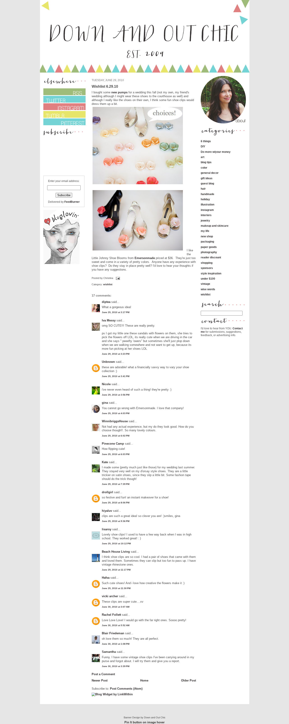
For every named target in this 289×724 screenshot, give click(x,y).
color (204, 167)
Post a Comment (103, 674)
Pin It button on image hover (144, 722)
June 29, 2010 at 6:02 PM (115, 435)
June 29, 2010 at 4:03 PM (115, 413)
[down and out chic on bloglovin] (61, 263)
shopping (206, 262)
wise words (208, 289)
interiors (206, 215)
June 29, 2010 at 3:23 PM (115, 354)
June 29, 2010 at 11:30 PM (116, 588)
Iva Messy (109, 320)
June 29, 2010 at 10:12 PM (116, 543)
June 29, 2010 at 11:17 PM (116, 569)
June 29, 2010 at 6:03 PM (115, 454)
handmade (207, 194)
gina (105, 402)
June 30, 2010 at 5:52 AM (115, 625)
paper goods (209, 246)
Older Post (188, 680)
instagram (207, 209)
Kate (105, 462)
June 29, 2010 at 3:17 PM (115, 312)
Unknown (108, 361)
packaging (207, 241)
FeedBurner (72, 201)
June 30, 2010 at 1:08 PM (115, 644)
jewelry (205, 220)
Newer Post (99, 680)
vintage (205, 283)
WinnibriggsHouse (115, 421)
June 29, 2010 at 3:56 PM (115, 395)
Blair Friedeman (113, 633)
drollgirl (107, 492)
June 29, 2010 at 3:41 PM (115, 376)
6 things (206, 141)
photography (209, 252)
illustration (207, 204)
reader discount (211, 257)
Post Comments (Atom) (126, 688)
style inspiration (211, 273)
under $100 (208, 278)
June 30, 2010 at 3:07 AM (115, 607)
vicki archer (110, 596)
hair (203, 188)
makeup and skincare (214, 225)
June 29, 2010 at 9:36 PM (115, 521)
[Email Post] (117, 278)
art (202, 157)
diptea (106, 302)
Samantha (109, 651)
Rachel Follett (111, 614)
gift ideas (206, 178)
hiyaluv (107, 510)
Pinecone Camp (113, 443)
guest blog (207, 183)
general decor (210, 172)
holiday (205, 199)
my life (205, 230)
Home (144, 680)
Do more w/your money (216, 151)
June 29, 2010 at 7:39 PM (115, 484)
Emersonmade (145, 258)
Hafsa (106, 577)
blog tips (206, 162)
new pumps (119, 92)
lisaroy (106, 529)
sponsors (207, 267)
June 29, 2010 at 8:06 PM (115, 502)
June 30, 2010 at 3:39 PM (115, 666)
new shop (207, 236)
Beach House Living (116, 551)
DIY (203, 146)
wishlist (107, 284)
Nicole (106, 384)
